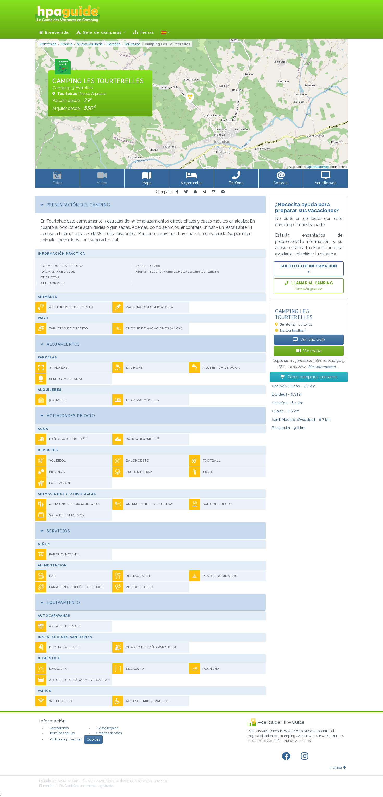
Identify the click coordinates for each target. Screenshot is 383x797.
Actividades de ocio (70, 415)
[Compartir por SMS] (223, 192)
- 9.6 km (289, 428)
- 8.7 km (301, 419)
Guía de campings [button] (102, 32)
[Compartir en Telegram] (204, 192)
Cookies (93, 739)
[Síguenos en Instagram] (306, 756)
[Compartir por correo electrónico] (213, 192)
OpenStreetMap (318, 166)
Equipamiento (62, 602)
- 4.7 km (293, 386)
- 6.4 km (287, 402)
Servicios (57, 531)
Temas (146, 32)
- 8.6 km (285, 411)
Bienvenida (56, 32)
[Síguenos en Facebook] (287, 756)
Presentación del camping (77, 204)
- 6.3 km (287, 394)
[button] (165, 32)
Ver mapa (312, 350)
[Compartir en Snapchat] (195, 192)
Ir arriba (336, 767)
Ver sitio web (312, 339)
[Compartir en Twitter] (186, 192)
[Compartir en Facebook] (177, 192)
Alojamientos (62, 344)
